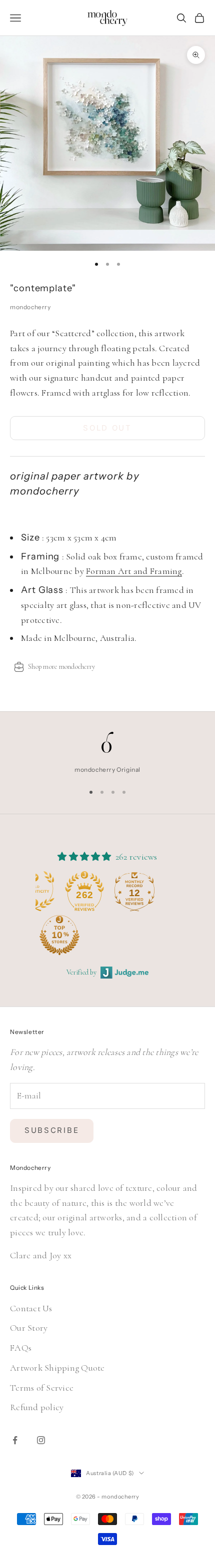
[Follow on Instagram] (41, 1440)
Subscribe (51, 1130)
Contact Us (31, 1308)
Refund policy (37, 1407)
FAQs (21, 1347)
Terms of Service (42, 1387)
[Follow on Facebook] (15, 1440)
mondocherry (30, 307)
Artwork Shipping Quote (57, 1367)
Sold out (107, 428)
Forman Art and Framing (134, 570)
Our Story (29, 1327)
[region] (107, 753)
